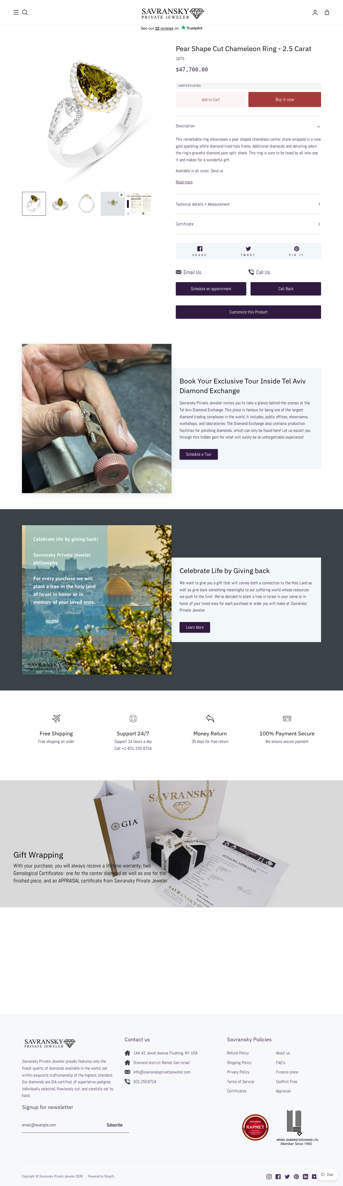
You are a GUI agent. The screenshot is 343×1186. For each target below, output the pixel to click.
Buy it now (284, 99)
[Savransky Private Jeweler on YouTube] (314, 1176)
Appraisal (283, 1091)
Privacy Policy (238, 1072)
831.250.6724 (144, 1081)
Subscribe (114, 1125)
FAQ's (280, 1062)
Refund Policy (238, 1053)
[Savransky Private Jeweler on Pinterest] (296, 1176)
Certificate (184, 224)
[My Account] (315, 12)
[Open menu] (16, 12)
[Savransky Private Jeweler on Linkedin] (305, 1176)
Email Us (192, 272)
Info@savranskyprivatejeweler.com (162, 1072)
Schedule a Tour (198, 454)
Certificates (189, 85)
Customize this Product (248, 312)
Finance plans (287, 1072)
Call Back (285, 288)
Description (185, 126)
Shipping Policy (239, 1062)
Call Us (263, 272)
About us (283, 1053)
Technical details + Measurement (203, 204)
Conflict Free (286, 1081)
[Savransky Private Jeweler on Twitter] (287, 1176)
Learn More (195, 627)
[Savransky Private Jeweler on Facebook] (278, 1176)
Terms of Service (240, 1081)
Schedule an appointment (211, 288)
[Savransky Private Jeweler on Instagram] (269, 1176)
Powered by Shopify (101, 1176)
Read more (184, 182)
